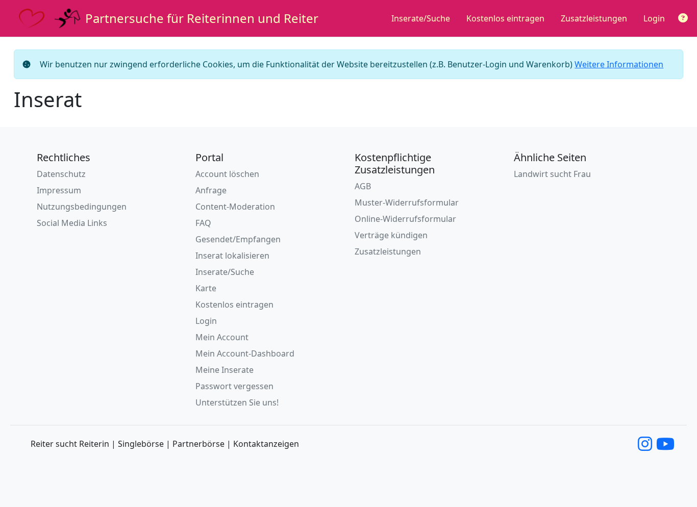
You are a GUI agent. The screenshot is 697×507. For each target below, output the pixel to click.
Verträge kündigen (391, 235)
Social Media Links (72, 223)
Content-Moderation (235, 206)
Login (654, 18)
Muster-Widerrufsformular (407, 202)
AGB (363, 186)
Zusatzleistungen (594, 18)
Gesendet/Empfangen (238, 239)
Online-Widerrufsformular (405, 218)
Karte (205, 288)
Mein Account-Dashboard (244, 353)
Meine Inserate (224, 369)
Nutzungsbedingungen (82, 206)
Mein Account (221, 337)
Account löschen (227, 174)
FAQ (203, 223)
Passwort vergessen (234, 386)
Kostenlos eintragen (505, 18)
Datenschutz (61, 174)
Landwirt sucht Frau (552, 174)
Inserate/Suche (420, 18)
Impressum (59, 190)
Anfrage (211, 190)
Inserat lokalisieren (232, 255)
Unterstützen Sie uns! (237, 402)
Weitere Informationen (619, 64)
